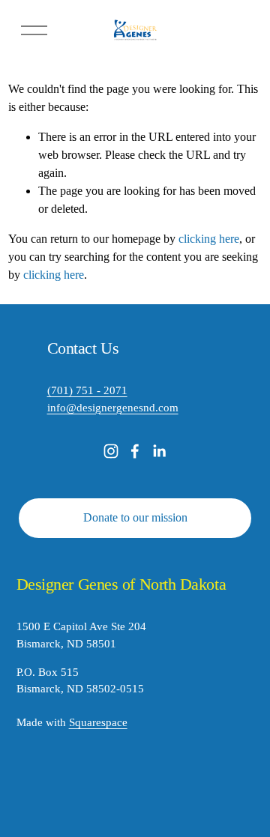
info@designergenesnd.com (112, 408)
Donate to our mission (135, 517)
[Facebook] (135, 451)
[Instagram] (111, 451)
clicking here (208, 238)
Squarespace (98, 722)
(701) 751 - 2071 (87, 390)
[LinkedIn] (159, 451)
